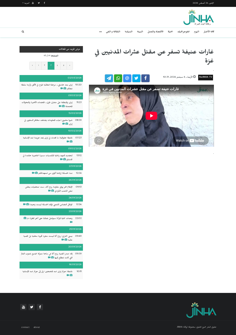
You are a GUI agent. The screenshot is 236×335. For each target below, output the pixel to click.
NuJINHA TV (205, 77)
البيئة (140, 32)
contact (25, 327)
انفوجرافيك (183, 32)
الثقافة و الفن (113, 32)
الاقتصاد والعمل (155, 32)
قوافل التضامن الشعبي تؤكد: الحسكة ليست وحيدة (51, 205)
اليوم (196, 32)
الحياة (170, 32)
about (37, 327)
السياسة (129, 32)
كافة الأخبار (209, 32)
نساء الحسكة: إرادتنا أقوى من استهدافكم (55, 173)
